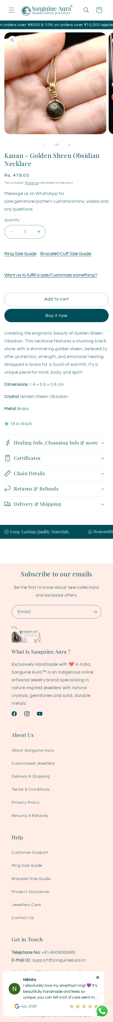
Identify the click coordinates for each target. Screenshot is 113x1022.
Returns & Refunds (30, 816)
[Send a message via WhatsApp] (102, 1011)
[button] (11, 10)
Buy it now (56, 315)
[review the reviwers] (16, 1008)
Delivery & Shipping (31, 776)
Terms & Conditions (31, 789)
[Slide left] (43, 145)
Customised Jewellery (33, 763)
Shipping (31, 182)
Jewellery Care (26, 905)
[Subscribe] (94, 612)
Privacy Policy (25, 802)
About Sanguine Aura (33, 750)
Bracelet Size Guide (31, 879)
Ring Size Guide (20, 253)
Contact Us (23, 918)
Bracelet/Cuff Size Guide (65, 253)
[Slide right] (69, 145)
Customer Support (30, 853)
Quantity (11, 220)
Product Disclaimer (31, 892)
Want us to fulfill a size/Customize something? (50, 275)
